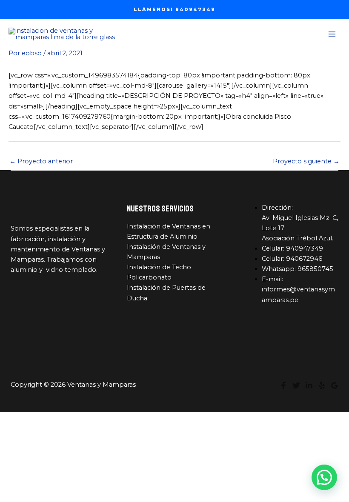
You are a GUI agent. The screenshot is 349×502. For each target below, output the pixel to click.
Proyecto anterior (41, 161)
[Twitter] (296, 385)
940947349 (304, 248)
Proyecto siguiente (306, 161)
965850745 (315, 269)
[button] (174, 9)
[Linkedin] (309, 385)
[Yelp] (322, 385)
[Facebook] (283, 385)
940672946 (304, 258)
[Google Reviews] (334, 385)
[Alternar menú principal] (331, 34)
